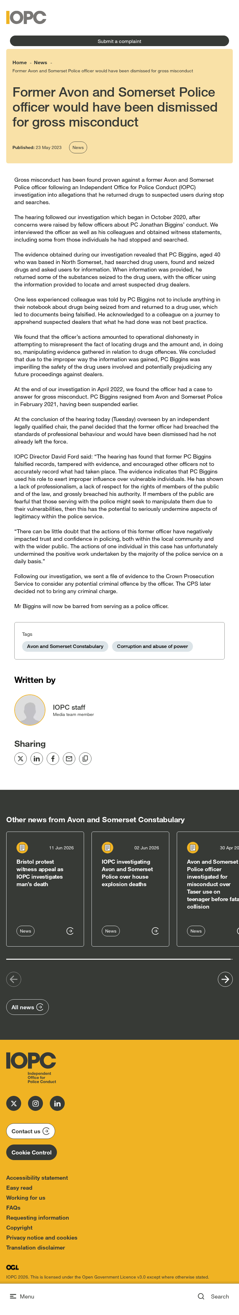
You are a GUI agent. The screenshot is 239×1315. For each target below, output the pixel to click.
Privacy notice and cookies (41, 1237)
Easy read (19, 1187)
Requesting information (37, 1217)
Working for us (25, 1197)
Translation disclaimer (35, 1247)
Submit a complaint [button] (119, 41)
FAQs (13, 1207)
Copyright (19, 1227)
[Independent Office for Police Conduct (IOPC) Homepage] (31, 1067)
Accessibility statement (37, 1177)
